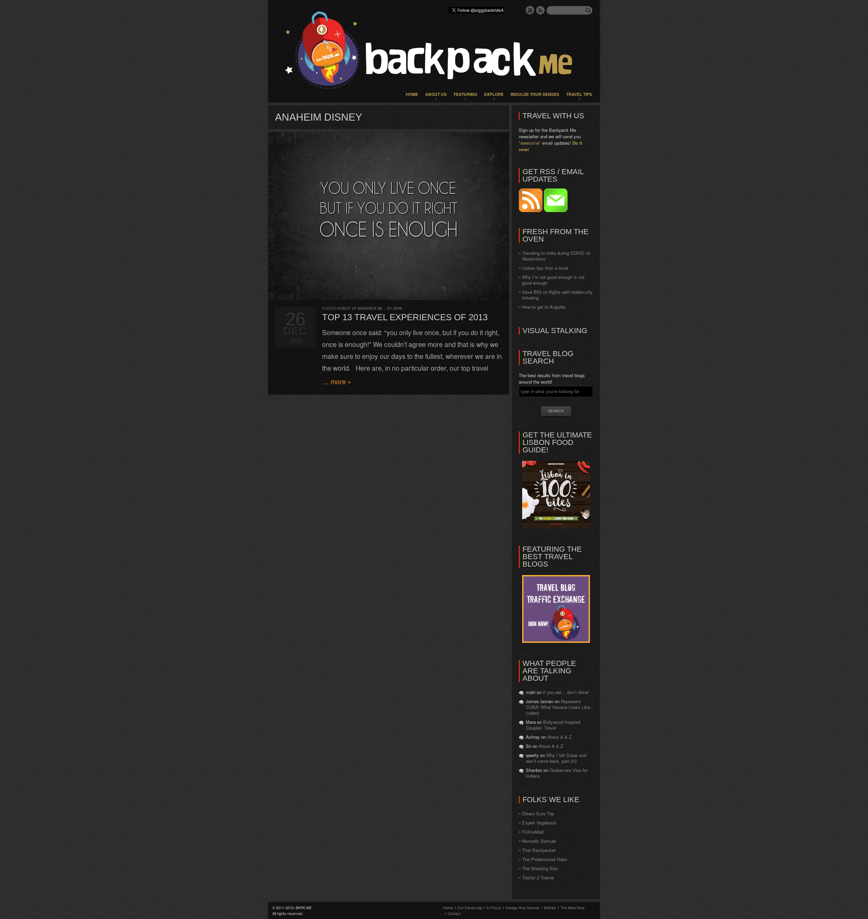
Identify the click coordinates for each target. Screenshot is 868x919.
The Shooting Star (540, 868)
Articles (550, 907)
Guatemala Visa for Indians (557, 773)
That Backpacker (539, 850)
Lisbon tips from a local (545, 268)
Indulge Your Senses (535, 94)
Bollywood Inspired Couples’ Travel (553, 725)
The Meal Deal (572, 907)
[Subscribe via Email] (556, 210)
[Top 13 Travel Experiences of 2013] (388, 216)
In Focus (494, 907)
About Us (436, 94)
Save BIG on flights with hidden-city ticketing (557, 295)
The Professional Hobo (544, 859)
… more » (336, 381)
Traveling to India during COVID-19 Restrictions (556, 256)
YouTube (530, 10)
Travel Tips (579, 94)
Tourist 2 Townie (538, 877)
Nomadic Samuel (539, 841)
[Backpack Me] (434, 51)
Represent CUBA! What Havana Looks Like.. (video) (559, 707)
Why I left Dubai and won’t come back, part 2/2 (556, 758)
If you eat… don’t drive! (566, 692)
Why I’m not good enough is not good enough (553, 280)
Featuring (465, 94)
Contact (454, 913)
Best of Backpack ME (362, 308)
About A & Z (559, 737)
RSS (540, 10)
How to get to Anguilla (543, 307)
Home (412, 94)
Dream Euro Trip (538, 813)
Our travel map (469, 907)
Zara (397, 308)
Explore (494, 94)
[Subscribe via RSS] (531, 210)
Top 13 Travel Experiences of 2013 (405, 317)
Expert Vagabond (539, 822)
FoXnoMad (533, 832)
